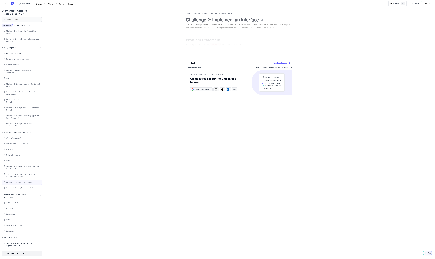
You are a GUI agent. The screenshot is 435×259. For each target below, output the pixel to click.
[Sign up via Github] (216, 89)
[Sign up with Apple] (222, 89)
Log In (427, 3)
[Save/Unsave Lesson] (261, 20)
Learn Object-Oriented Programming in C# (14, 12)
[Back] (6, 3)
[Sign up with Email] (234, 89)
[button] (22, 47)
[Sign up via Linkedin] (228, 89)
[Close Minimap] (43, 15)
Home (188, 13)
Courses (197, 13)
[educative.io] (12, 3)
